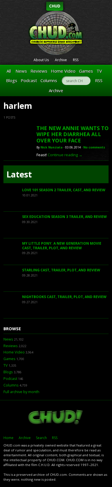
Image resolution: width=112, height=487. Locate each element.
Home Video (63, 71)
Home (8, 437)
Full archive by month (21, 391)
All (9, 71)
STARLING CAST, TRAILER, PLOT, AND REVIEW (61, 270)
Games (86, 71)
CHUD (54, 6)
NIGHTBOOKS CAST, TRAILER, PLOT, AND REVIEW (64, 296)
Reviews (38, 71)
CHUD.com (56, 418)
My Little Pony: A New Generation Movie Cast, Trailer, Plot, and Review (61, 245)
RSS (75, 59)
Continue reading (65, 154)
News (21, 71)
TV (99, 71)
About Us (41, 59)
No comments (94, 147)
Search (41, 437)
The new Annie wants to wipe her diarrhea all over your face (72, 134)
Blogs (11, 80)
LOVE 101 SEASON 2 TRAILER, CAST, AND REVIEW (63, 190)
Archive (61, 59)
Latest (19, 174)
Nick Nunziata (51, 147)
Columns (48, 80)
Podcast (29, 80)
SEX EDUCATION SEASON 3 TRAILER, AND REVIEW (64, 216)
